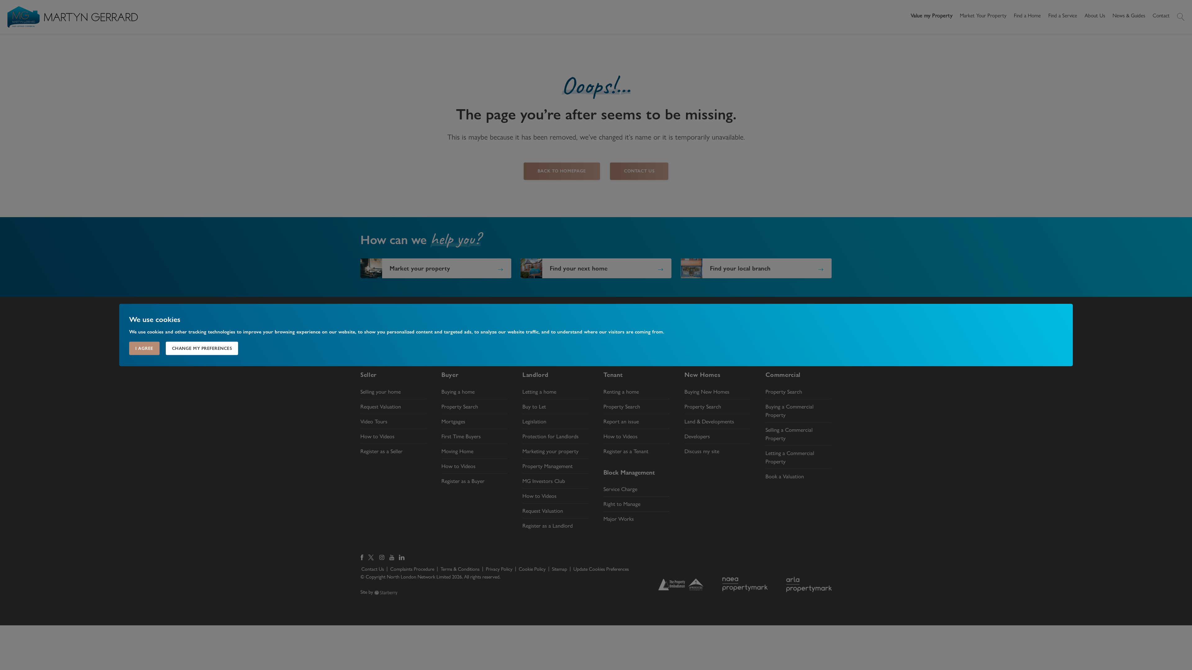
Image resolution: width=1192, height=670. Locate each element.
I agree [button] (144, 348)
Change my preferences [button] (202, 348)
